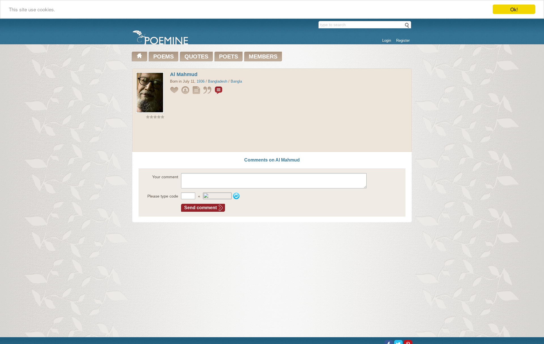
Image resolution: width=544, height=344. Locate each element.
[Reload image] (236, 195)
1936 (201, 81)
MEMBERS (263, 56)
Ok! (514, 9)
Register (403, 40)
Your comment (165, 177)
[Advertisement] (272, 136)
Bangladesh (217, 81)
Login (386, 40)
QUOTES (196, 56)
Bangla (236, 81)
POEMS (163, 56)
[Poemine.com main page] (139, 56)
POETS (228, 56)
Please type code (162, 196)
